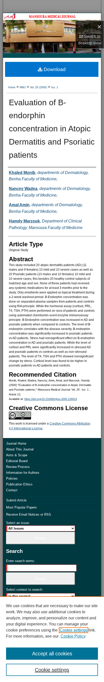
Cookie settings (73, 630)
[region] (52, 639)
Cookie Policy (73, 636)
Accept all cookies (52, 653)
